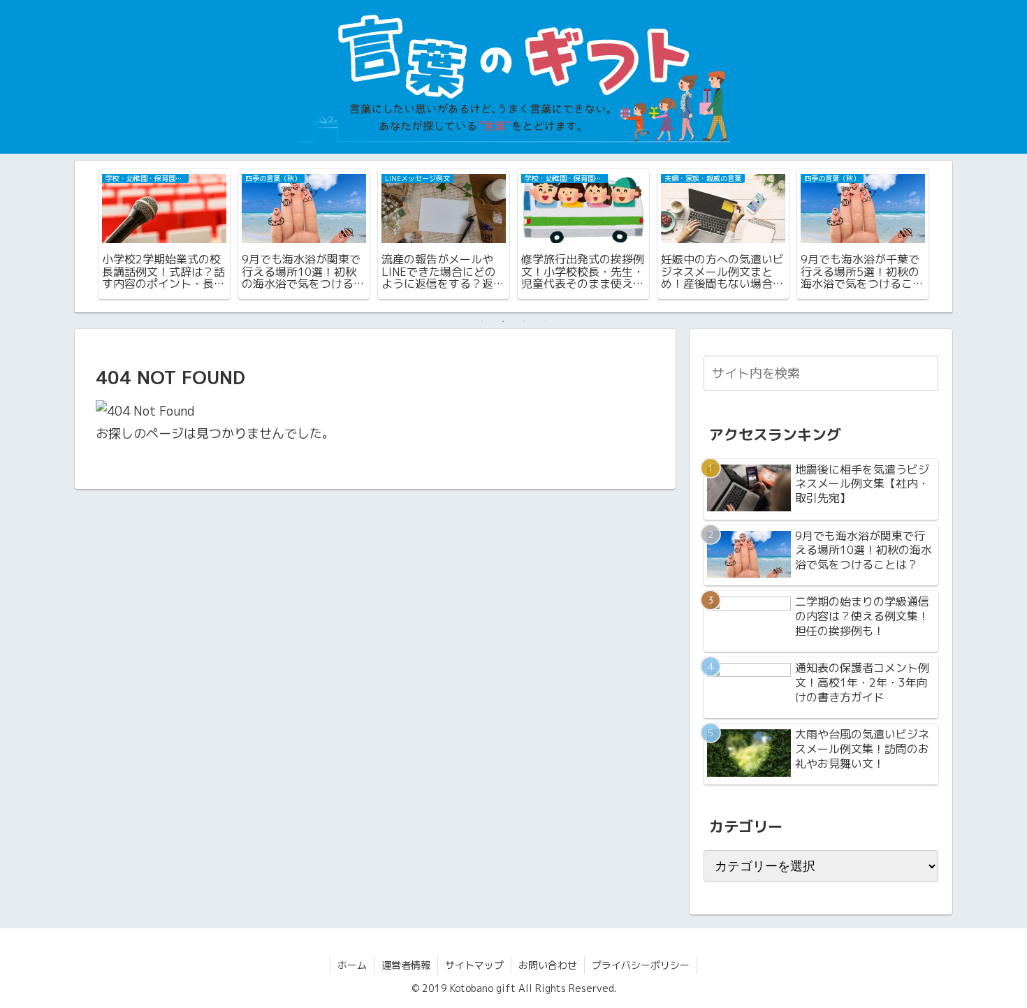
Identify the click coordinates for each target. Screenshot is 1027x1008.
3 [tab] (524, 321)
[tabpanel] (164, 234)
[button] (925, 373)
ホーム (352, 965)
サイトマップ (474, 965)
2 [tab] (503, 321)
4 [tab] (545, 321)
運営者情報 (405, 965)
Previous (85, 236)
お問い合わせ (547, 965)
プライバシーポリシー (641, 965)
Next (942, 236)
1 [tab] (482, 321)
